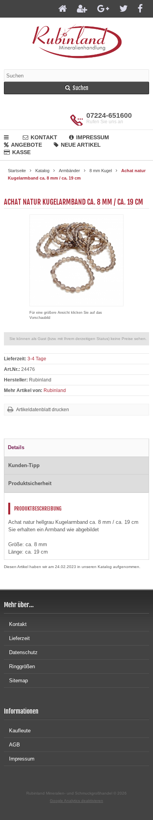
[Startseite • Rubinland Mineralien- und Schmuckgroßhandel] (77, 40)
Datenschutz (23, 652)
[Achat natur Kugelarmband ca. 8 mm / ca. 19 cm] (76, 302)
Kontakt (44, 137)
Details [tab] (16, 447)
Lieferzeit (19, 638)
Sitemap (18, 680)
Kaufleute (20, 731)
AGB (14, 745)
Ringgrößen (22, 666)
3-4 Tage (36, 358)
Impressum (92, 137)
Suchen (76, 88)
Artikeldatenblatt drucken (42, 409)
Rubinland (55, 390)
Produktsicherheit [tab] (29, 483)
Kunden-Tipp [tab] (24, 465)
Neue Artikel (81, 145)
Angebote (26, 145)
